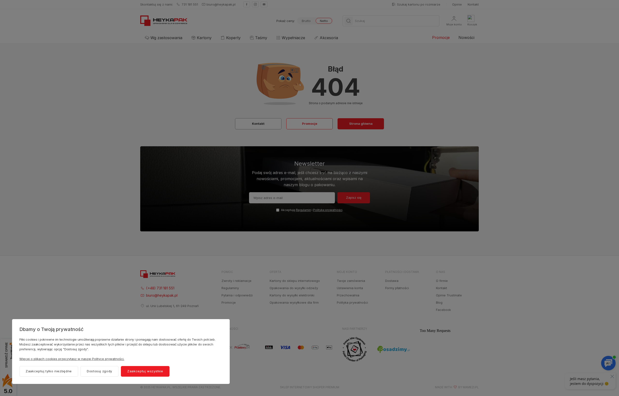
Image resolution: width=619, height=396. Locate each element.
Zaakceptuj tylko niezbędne (49, 371)
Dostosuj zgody (99, 371)
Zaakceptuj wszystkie (145, 371)
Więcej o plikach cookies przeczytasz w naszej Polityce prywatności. (71, 359)
